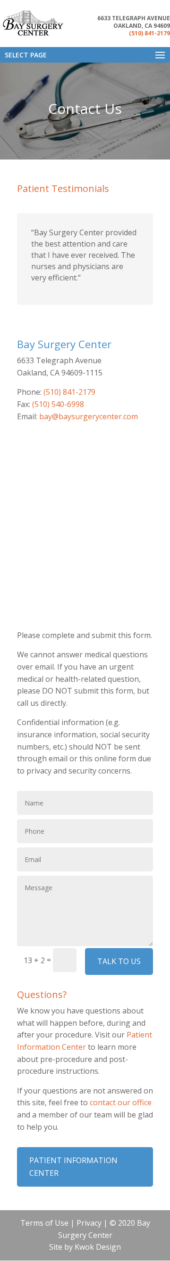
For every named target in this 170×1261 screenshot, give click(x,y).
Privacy (89, 1223)
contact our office (121, 1102)
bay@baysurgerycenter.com (88, 416)
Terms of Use (44, 1223)
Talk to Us (119, 961)
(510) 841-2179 (149, 33)
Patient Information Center (73, 1166)
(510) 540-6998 (58, 404)
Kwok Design (98, 1247)
